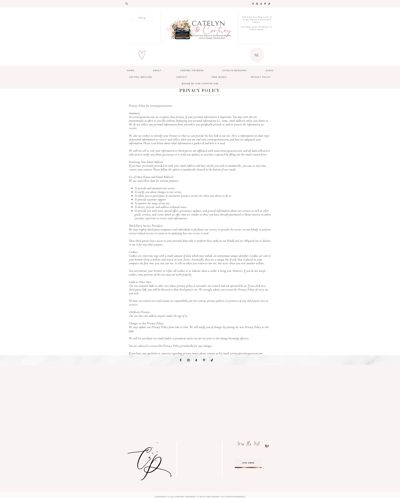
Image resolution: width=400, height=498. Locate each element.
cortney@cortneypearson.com (246, 353)
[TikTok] (269, 4)
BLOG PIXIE (205, 497)
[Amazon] (261, 4)
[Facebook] (253, 4)
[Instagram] (257, 4)
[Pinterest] (265, 4)
